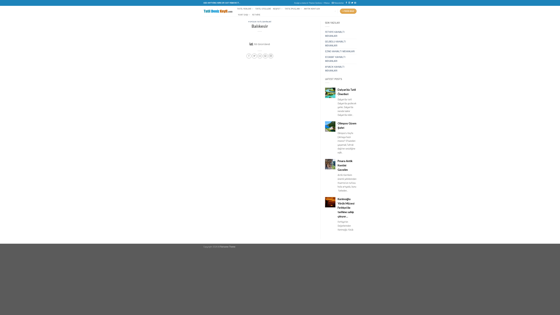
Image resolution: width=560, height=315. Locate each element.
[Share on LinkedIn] (270, 56)
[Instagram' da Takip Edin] (349, 3)
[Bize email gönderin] (355, 3)
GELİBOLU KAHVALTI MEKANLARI (335, 43)
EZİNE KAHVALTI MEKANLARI (340, 51)
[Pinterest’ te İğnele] (265, 56)
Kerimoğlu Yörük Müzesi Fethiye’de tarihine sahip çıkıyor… (346, 174)
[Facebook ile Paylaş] (248, 56)
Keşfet (277, 9)
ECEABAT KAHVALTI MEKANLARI (335, 59)
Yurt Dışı (243, 15)
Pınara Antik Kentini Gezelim (345, 132)
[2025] (218, 11)
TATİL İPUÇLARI (292, 9)
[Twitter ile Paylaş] (254, 56)
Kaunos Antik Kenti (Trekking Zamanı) (347, 220)
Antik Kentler (312, 9)
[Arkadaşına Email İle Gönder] (259, 56)
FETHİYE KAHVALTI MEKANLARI (334, 34)
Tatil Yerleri (244, 9)
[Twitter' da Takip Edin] (352, 3)
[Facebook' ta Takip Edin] (346, 3)
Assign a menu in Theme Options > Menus (312, 3)
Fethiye (256, 15)
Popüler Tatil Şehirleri (259, 22)
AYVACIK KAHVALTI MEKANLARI (334, 69)
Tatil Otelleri (263, 9)
